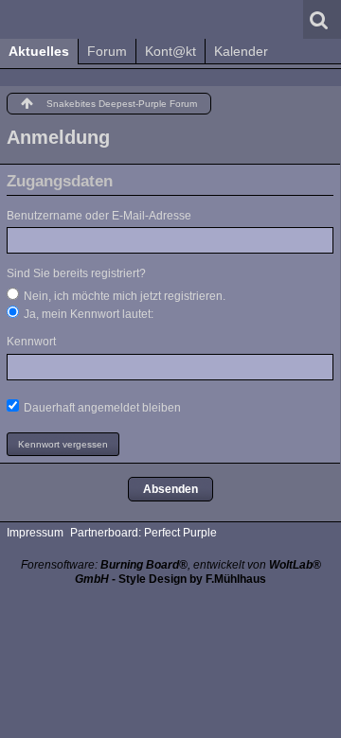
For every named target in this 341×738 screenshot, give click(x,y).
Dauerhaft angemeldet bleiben (101, 407)
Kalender (241, 51)
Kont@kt (170, 51)
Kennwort (31, 341)
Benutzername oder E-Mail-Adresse (99, 215)
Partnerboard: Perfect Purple (143, 532)
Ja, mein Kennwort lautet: (87, 314)
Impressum (35, 532)
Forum (107, 51)
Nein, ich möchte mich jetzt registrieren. (123, 296)
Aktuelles (39, 51)
